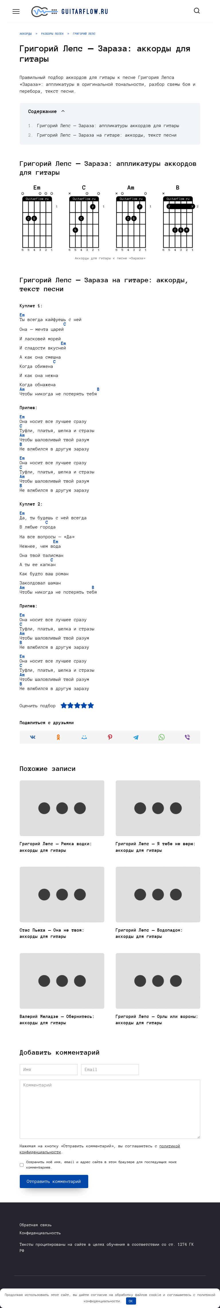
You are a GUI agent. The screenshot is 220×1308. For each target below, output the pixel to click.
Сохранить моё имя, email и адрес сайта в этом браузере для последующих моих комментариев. (101, 1164)
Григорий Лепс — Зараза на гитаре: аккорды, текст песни (107, 135)
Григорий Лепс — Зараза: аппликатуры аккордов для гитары (108, 125)
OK (131, 1301)
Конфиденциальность (40, 1233)
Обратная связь (36, 1225)
